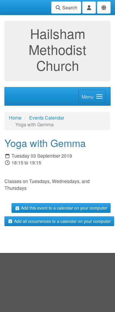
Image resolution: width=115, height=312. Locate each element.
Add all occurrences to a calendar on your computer (62, 221)
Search (69, 7)
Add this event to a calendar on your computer (63, 208)
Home (15, 117)
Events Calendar (46, 117)
